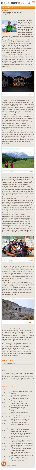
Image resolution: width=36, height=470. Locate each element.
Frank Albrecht (9, 17)
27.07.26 (4, 396)
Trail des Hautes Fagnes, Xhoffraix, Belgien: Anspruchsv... (20, 423)
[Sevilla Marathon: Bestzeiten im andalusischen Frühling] (10, 406)
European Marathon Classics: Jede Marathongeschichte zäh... (21, 434)
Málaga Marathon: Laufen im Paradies (19, 413)
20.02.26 (4, 406)
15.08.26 (4, 392)
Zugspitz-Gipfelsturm (8, 363)
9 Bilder (31, 323)
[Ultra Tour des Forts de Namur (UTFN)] (10, 399)
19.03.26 (4, 453)
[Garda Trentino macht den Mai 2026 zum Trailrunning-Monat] (10, 456)
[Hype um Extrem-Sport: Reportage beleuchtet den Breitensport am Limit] (10, 440)
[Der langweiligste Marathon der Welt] (10, 443)
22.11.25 (4, 416)
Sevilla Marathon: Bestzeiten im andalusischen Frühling (20, 406)
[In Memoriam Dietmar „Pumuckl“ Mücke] (10, 437)
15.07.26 (4, 434)
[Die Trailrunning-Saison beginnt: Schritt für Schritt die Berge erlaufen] (10, 452)
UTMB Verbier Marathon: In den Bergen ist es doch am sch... (20, 396)
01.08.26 (4, 430)
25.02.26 (4, 456)
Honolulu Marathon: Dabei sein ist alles (21, 409)
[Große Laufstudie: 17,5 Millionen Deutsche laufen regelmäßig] (10, 449)
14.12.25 (4, 409)
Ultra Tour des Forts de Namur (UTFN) (20, 399)
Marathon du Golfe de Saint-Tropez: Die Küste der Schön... (20, 402)
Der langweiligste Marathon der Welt (22, 443)
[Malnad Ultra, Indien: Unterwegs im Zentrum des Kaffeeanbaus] (10, 416)
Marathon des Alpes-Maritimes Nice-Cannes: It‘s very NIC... (20, 420)
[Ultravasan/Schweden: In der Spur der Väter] (10, 392)
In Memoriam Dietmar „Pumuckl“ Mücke (21, 437)
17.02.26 (4, 460)
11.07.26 (4, 441)
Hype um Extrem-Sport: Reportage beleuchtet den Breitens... (21, 440)
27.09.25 (4, 423)
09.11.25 (4, 420)
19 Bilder (30, 171)
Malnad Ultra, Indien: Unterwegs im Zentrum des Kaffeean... (20, 416)
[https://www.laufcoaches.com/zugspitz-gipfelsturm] (18, 362)
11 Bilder (31, 94)
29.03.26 (4, 399)
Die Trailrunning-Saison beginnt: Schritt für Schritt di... (20, 453)
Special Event (7, 10)
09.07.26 (4, 443)
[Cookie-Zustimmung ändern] (3, 464)
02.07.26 (4, 446)
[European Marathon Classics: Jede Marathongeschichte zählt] (10, 433)
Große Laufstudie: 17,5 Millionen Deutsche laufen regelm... (21, 449)
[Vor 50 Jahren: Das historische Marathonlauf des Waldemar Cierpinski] (10, 430)
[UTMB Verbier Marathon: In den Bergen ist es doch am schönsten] (10, 395)
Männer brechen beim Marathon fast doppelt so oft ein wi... (22, 446)
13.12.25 (4, 413)
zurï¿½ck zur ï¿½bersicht (10, 465)
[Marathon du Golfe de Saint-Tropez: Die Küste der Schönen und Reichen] (10, 402)
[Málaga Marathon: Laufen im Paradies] (10, 413)
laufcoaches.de (24, 41)
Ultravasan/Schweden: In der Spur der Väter (21, 392)
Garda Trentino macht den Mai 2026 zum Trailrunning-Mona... (22, 456)
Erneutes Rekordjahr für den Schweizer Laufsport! (19, 459)
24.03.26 (4, 449)
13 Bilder (30, 260)
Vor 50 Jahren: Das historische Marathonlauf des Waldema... (20, 430)
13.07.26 (4, 437)
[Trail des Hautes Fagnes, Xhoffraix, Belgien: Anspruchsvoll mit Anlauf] (10, 423)
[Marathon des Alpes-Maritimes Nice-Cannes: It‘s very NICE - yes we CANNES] (10, 420)
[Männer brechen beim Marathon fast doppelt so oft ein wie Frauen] (10, 446)
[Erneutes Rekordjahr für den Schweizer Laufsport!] (10, 459)
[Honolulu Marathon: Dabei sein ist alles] (10, 409)
